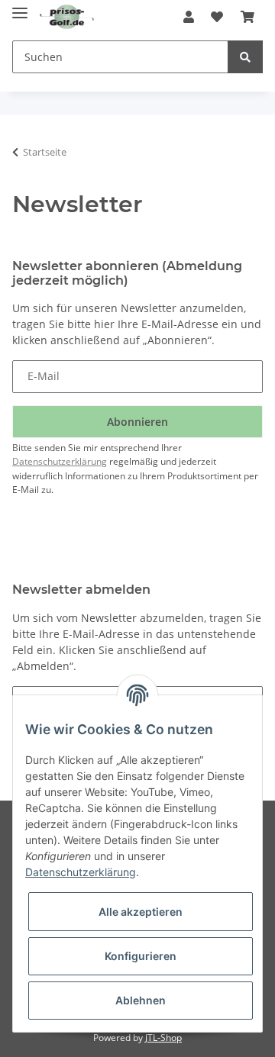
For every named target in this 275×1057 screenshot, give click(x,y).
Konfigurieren (140, 955)
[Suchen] (245, 56)
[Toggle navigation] (20, 9)
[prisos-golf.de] (67, 17)
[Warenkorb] (247, 17)
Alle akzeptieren (141, 911)
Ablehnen (140, 1000)
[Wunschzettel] (216, 17)
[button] (188, 17)
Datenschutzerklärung (59, 461)
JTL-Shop (163, 1037)
